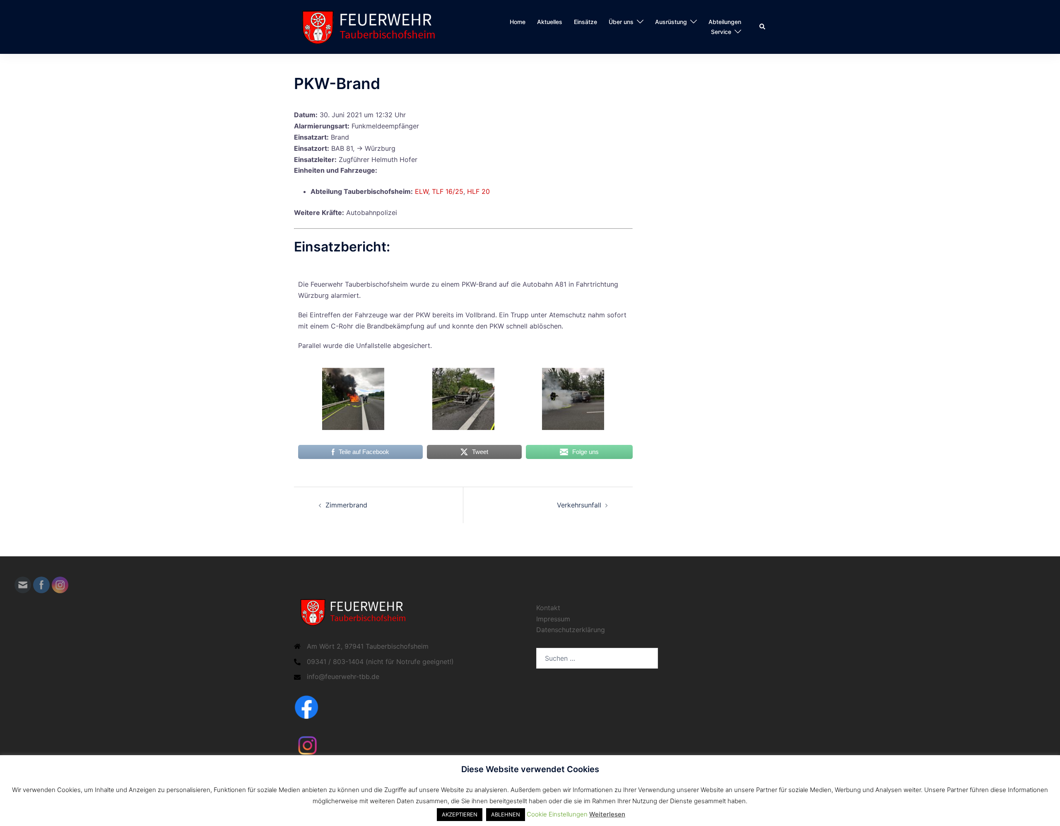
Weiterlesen (607, 814)
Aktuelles (549, 21)
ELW (421, 191)
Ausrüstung (671, 21)
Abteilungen (724, 21)
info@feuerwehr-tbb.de (343, 676)
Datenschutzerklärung (570, 630)
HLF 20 (478, 191)
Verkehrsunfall (579, 505)
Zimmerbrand (346, 505)
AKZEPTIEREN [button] (459, 814)
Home (517, 21)
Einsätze (585, 21)
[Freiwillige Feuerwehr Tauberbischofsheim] (372, 26)
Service (721, 31)
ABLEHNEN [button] (505, 814)
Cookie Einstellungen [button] (557, 814)
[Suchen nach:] (597, 658)
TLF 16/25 (447, 191)
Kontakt (548, 608)
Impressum (553, 619)
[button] (762, 27)
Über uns (621, 21)
